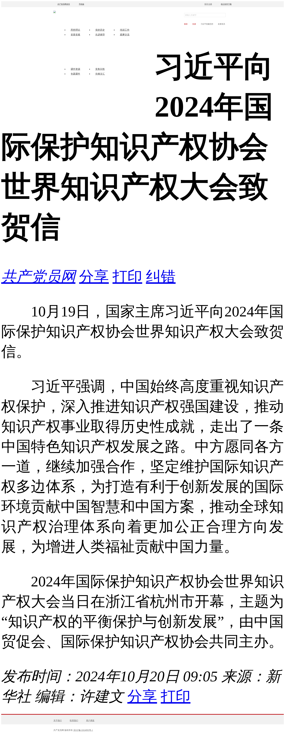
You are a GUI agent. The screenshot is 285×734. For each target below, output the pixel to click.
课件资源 (75, 69)
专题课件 (75, 74)
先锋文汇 (100, 74)
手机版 (81, 4)
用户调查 (90, 720)
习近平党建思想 (207, 24)
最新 (186, 24)
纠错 (161, 276)
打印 (127, 276)
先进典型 (100, 34)
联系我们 (74, 720)
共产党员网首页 (63, 4)
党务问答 (100, 69)
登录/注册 (208, 4)
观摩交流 (124, 34)
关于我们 (57, 720)
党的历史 (100, 30)
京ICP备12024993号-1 (83, 730)
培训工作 (124, 30)
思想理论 (75, 30)
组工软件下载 (226, 4)
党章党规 (75, 34)
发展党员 (221, 24)
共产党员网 (38, 276)
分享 (94, 276)
